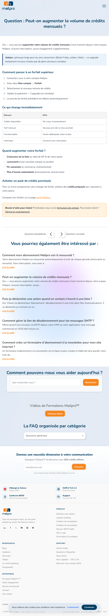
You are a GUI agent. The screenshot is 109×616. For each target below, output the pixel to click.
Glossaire (6, 555)
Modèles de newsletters (66, 525)
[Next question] (61, 234)
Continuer (89, 607)
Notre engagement (10, 582)
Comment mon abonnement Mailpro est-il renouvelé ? (38, 255)
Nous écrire (61, 555)
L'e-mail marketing (10, 563)
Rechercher (90, 382)
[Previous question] (50, 234)
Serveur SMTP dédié (65, 529)
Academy (6, 552)
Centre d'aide (62, 548)
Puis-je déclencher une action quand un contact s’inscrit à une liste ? (47, 299)
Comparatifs (7, 567)
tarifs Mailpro (43, 197)
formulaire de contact (68, 207)
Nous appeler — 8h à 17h (67, 559)
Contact (5, 590)
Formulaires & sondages (67, 536)
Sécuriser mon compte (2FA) (68, 563)
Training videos (55, 413)
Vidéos (5, 559)
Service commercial (10, 586)
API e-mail (61, 533)
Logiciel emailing (63, 517)
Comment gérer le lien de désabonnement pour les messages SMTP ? (48, 321)
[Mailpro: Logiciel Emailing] (8, 5)
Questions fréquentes (65, 552)
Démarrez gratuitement (17, 211)
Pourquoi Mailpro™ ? (11, 578)
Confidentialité (73, 607)
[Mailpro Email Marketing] (6, 512)
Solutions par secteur (65, 514)
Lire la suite (8, 267)
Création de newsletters (66, 521)
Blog (4, 548)
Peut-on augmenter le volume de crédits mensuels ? (36, 277)
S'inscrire (78, 466)
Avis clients (7, 594)
